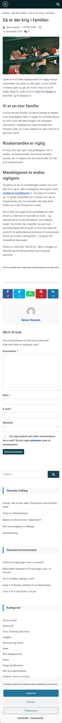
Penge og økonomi (13, 665)
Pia (4, 578)
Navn (6, 395)
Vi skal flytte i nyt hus (24, 591)
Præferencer (31, 710)
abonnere (35, 440)
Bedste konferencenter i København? (22, 519)
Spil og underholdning (14, 671)
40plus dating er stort (23, 578)
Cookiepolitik (22, 718)
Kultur (6, 659)
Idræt (5, 648)
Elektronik (8, 626)
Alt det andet (30, 27)
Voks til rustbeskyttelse (15, 513)
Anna (5, 585)
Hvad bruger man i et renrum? (28, 562)
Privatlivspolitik (36, 718)
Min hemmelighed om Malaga (18, 526)
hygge (49, 91)
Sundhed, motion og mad (16, 676)
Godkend (31, 693)
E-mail (7, 409)
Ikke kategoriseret (12, 654)
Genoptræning (10, 533)
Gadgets (7, 637)
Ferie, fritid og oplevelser (16, 631)
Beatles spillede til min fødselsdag (32, 585)
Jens (5, 591)
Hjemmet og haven (13, 642)
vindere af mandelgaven (16, 193)
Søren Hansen (13, 27)
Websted (8, 422)
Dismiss (31, 702)
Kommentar (10, 351)
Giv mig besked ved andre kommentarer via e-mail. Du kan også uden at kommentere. (29, 440)
